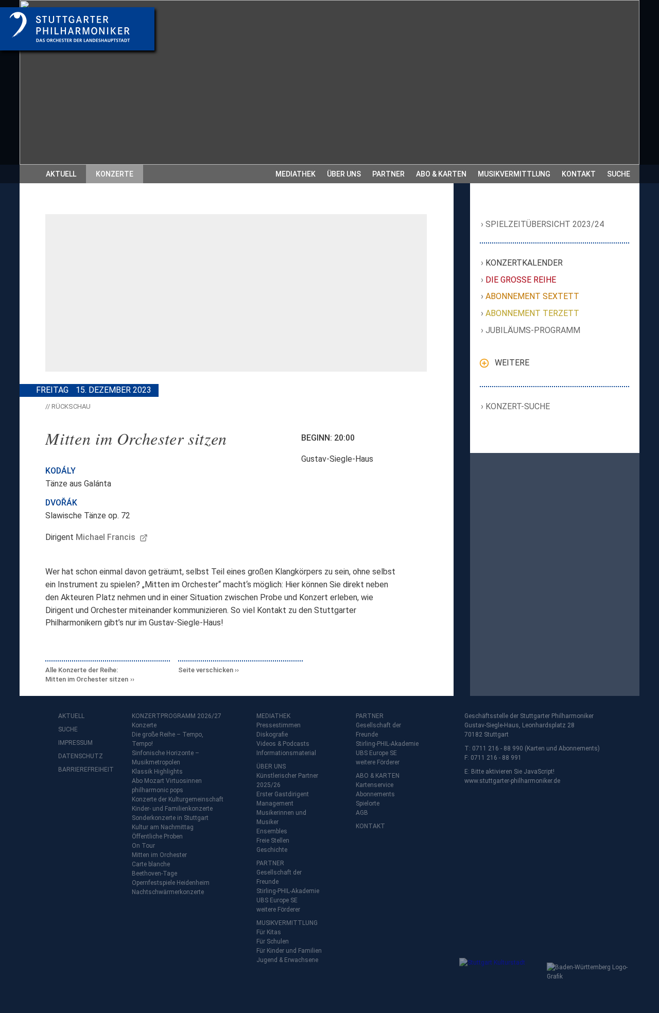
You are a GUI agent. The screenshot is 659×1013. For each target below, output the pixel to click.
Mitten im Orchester (159, 855)
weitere (512, 363)
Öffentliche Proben (157, 836)
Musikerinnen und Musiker (281, 817)
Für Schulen (272, 941)
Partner (388, 174)
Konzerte (114, 174)
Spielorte (367, 803)
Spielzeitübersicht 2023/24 (545, 224)
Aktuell (61, 174)
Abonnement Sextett (532, 296)
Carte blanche (151, 864)
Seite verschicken (205, 670)
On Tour (143, 845)
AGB (362, 812)
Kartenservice (374, 785)
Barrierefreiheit (78, 769)
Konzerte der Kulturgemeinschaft (177, 799)
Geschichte (271, 849)
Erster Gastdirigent (282, 794)
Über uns (344, 174)
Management (274, 803)
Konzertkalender (524, 263)
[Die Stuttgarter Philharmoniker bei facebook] (67, 797)
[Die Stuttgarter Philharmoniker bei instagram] (90, 797)
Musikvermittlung (514, 174)
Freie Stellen (272, 840)
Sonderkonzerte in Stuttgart (170, 818)
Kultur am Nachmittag (163, 827)
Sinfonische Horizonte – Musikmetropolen (165, 757)
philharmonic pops (157, 790)
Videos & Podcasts (282, 743)
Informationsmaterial (286, 753)
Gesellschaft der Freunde (279, 877)
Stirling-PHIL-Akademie (287, 891)
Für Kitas (268, 932)
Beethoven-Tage (154, 873)
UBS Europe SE (277, 900)
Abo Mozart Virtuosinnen (167, 780)
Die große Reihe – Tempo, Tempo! (167, 739)
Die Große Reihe (521, 280)
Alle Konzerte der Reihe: (86, 674)
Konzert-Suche (518, 406)
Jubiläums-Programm (533, 330)
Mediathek (295, 174)
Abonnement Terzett (532, 313)
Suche (618, 174)
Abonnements (375, 794)
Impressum (75, 742)
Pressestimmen (278, 725)
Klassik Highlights (157, 771)
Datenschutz (78, 756)
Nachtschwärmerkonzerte (168, 892)
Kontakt (579, 174)
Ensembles (271, 831)
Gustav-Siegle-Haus (337, 459)
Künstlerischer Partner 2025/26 (287, 780)
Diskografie (272, 734)
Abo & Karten (441, 174)
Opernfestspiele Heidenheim (171, 882)
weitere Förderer (278, 909)
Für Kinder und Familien (289, 950)
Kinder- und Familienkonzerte (172, 808)
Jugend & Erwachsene (287, 960)
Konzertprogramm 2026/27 (176, 716)
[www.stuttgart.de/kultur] (500, 978)
